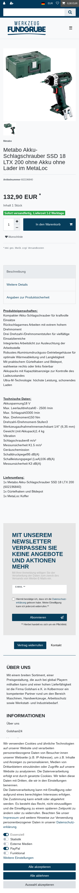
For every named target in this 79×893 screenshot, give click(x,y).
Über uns (13, 723)
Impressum (11, 817)
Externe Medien (21, 844)
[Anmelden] (5, 3)
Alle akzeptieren (40, 867)
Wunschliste (15, 236)
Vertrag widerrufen (30, 645)
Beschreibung (16, 271)
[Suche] (70, 12)
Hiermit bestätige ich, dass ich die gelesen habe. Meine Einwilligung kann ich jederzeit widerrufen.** (41, 603)
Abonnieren (38, 617)
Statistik (15, 839)
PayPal (15, 848)
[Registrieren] (12, 3)
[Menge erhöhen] (17, 221)
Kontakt (56, 645)
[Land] (43, 3)
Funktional (17, 853)
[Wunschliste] (57, 3)
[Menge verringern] (17, 228)
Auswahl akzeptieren (39, 884)
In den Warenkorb (48, 224)
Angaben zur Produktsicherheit (28, 297)
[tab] (39, 271)
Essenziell (17, 834)
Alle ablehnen (39, 875)
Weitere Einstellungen (18, 857)
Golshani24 (14, 731)
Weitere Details (17, 284)
